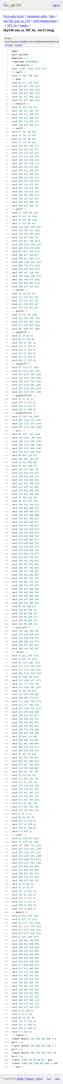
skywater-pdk (37, 16)
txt (49, 1078)
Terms (38, 1078)
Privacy (29, 1078)
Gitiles (20, 1078)
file (9, 45)
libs (52, 16)
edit (18, 45)
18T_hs (12, 25)
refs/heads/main (45, 21)
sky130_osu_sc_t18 (16, 21)
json (57, 1078)
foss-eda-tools (13, 16)
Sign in (56, 5)
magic (24, 25)
